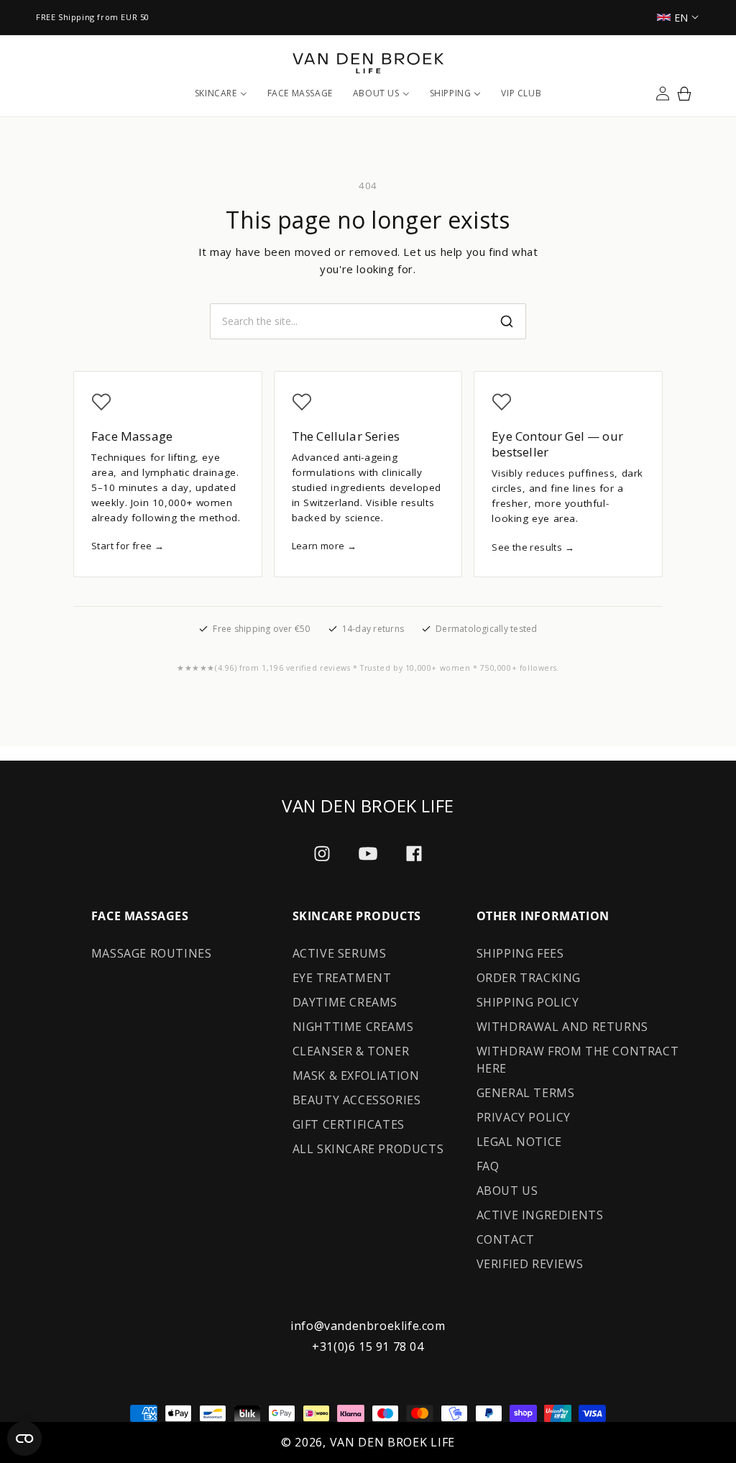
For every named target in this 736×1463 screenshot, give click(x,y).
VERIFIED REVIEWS (530, 1264)
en (681, 17)
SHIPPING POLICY (528, 1002)
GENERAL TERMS (526, 1093)
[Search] (506, 321)
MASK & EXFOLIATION (356, 1075)
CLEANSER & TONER (351, 1051)
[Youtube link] (368, 854)
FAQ (488, 1166)
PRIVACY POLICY (524, 1117)
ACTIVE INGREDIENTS (540, 1215)
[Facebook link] (414, 853)
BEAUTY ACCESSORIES (357, 1100)
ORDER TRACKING (529, 978)
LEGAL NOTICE (519, 1142)
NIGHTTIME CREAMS (353, 1027)
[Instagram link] (322, 853)
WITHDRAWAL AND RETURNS (562, 1027)
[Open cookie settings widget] (24, 1438)
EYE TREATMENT (342, 978)
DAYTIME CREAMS (345, 1002)
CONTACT (506, 1239)
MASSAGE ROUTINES (151, 953)
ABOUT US (507, 1190)
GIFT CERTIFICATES (349, 1124)
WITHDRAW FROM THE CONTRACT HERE (578, 1059)
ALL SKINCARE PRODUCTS (368, 1149)
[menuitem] (221, 93)
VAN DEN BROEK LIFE (393, 1442)
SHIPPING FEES (520, 953)
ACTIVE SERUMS (340, 953)
